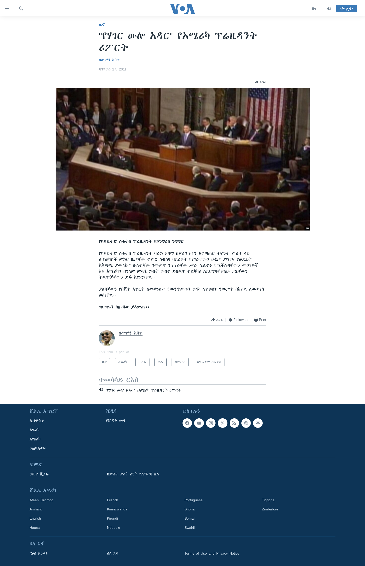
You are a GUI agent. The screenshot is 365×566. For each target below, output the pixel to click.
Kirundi (112, 518)
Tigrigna (268, 500)
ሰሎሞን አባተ (109, 60)
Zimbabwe (270, 509)
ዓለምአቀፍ (38, 448)
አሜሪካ (35, 439)
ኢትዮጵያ (37, 421)
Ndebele (113, 527)
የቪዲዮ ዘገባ (115, 421)
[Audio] (328, 8)
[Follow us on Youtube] (199, 423)
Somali (189, 518)
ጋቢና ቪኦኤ (39, 474)
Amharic (36, 509)
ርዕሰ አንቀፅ (38, 553)
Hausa (35, 527)
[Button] (260, 82)
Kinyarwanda (117, 509)
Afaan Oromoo (41, 500)
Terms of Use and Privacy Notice (211, 553)
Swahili (189, 527)
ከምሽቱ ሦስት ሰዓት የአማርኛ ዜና (133, 474)
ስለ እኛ (112, 553)
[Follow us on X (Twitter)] (222, 423)
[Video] (313, 8)
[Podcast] (246, 423)
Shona (189, 509)
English (35, 518)
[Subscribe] (257, 423)
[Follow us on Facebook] (187, 423)
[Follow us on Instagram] (211, 423)
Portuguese (193, 500)
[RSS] (234, 423)
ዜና (102, 24)
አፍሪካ (34, 430)
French (112, 500)
